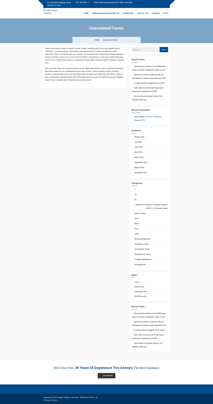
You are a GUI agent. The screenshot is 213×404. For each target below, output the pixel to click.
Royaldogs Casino (141, 244)
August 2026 (139, 137)
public (136, 234)
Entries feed (139, 287)
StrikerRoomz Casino (142, 254)
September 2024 (141, 162)
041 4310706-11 (82, 2)
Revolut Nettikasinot (142, 239)
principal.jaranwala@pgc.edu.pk (59, 2)
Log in (136, 282)
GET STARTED (108, 376)
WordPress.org (140, 296)
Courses (156, 13)
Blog (165, 13)
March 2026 (139, 157)
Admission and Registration (105, 13)
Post (136, 229)
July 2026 (138, 142)
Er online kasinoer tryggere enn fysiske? (149, 83)
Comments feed (140, 291)
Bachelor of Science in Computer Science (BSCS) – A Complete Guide (152, 206)
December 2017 (140, 173)
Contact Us (142, 13)
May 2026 (138, 152)
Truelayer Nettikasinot (142, 259)
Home (86, 13)
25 (135, 200)
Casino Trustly (139, 213)
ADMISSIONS (128, 13)
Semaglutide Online (142, 249)
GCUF (136, 218)
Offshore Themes (51, 400)
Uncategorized (140, 264)
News (136, 224)
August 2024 (139, 167)
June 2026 (138, 147)
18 (135, 194)
